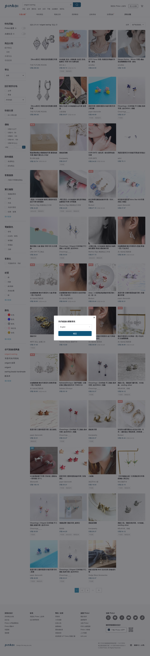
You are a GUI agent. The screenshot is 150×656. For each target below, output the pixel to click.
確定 (75, 333)
